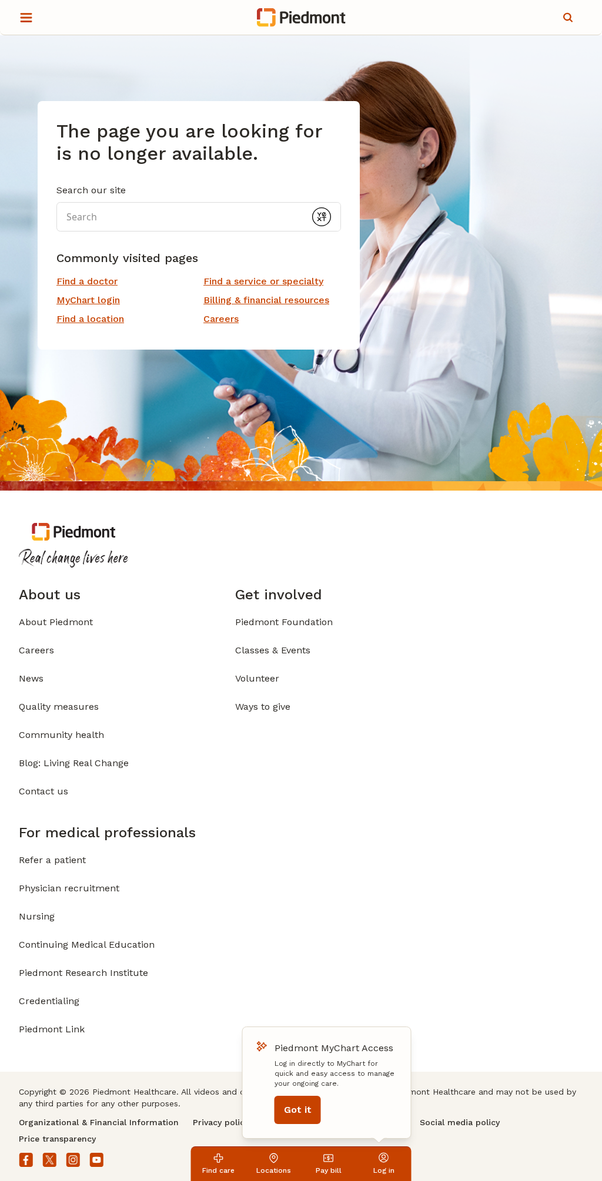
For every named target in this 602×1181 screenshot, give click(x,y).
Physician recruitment (69, 888)
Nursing (37, 916)
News (31, 678)
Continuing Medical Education (87, 944)
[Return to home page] (301, 17)
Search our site (91, 190)
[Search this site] (568, 18)
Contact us (43, 791)
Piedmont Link (52, 1029)
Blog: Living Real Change (74, 763)
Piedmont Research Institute (83, 972)
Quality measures (59, 706)
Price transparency (57, 1138)
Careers (36, 650)
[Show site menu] (26, 18)
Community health (61, 734)
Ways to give (262, 706)
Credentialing (49, 1000)
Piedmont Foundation (284, 622)
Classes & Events (272, 650)
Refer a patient (52, 859)
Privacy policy (221, 1122)
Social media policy (460, 1122)
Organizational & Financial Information (99, 1122)
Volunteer (257, 678)
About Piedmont (56, 622)
